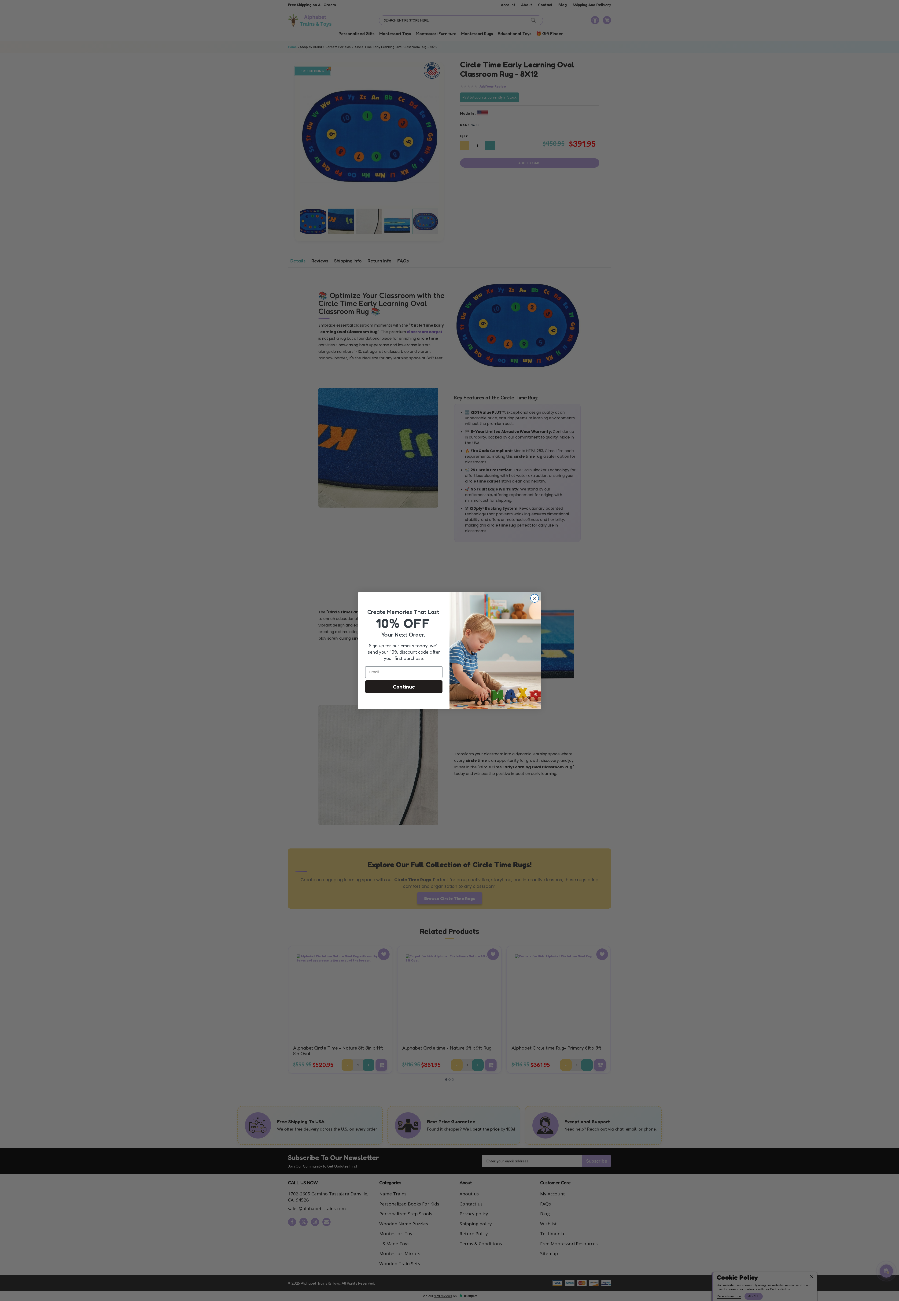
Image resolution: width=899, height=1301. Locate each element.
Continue (404, 687)
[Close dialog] (534, 598)
